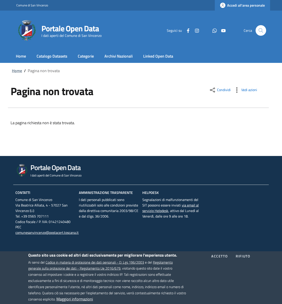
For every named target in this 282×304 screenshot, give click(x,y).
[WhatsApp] (212, 30)
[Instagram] (195, 30)
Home (17, 71)
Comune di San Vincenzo (32, 5)
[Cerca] (261, 30)
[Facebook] (186, 30)
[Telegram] (204, 30)
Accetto (219, 256)
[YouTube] (221, 30)
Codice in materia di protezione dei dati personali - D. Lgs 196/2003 (95, 262)
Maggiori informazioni (74, 299)
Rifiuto (243, 256)
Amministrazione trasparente (106, 192)
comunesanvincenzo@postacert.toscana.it (47, 232)
